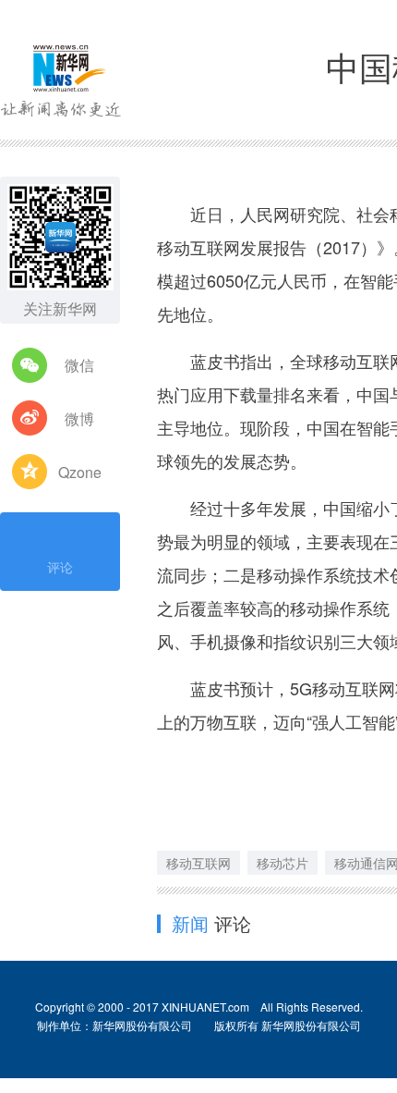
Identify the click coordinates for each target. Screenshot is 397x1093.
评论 (60, 567)
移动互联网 (198, 863)
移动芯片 (282, 863)
